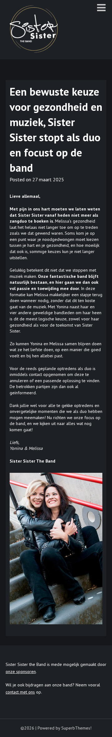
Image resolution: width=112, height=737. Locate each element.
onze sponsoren (21, 671)
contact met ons (20, 692)
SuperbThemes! (76, 728)
